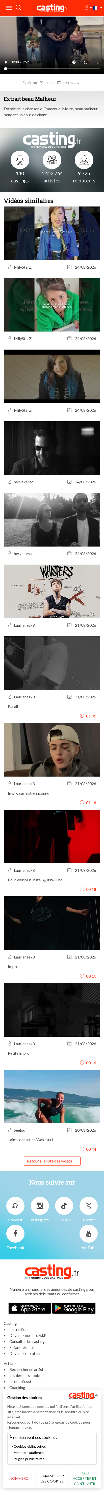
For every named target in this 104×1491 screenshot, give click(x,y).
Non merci (20, 1478)
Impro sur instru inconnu (28, 793)
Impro (13, 966)
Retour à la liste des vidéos (49, 1160)
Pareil (13, 706)
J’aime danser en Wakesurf (30, 1139)
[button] (88, 8)
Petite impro (19, 1053)
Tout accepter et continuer (85, 1478)
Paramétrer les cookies (52, 1478)
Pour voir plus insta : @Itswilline (35, 879)
